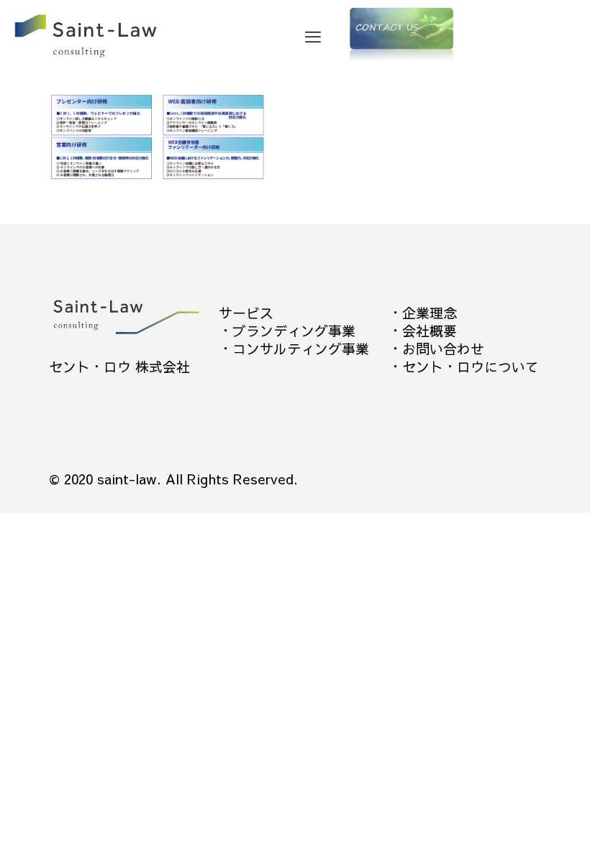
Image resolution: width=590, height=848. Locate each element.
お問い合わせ (443, 348)
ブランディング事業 (293, 330)
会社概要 (429, 330)
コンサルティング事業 (300, 348)
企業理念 (429, 312)
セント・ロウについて (470, 366)
